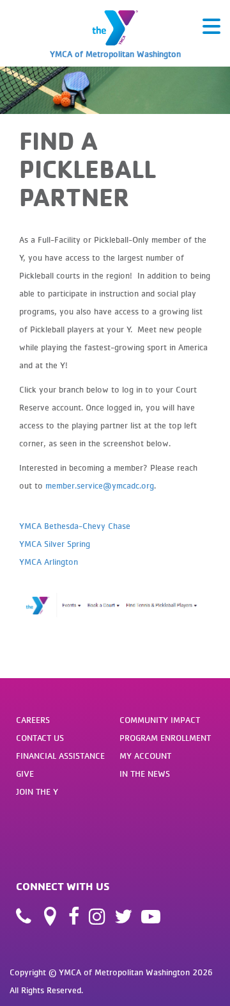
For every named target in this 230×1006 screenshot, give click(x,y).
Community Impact (159, 720)
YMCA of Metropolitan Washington (115, 54)
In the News (144, 773)
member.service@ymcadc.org (99, 485)
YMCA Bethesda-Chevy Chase (74, 526)
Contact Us (40, 738)
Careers (33, 720)
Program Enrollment (165, 738)
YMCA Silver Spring (54, 544)
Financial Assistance (60, 755)
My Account (145, 755)
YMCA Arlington (48, 561)
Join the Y (37, 791)
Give (25, 773)
